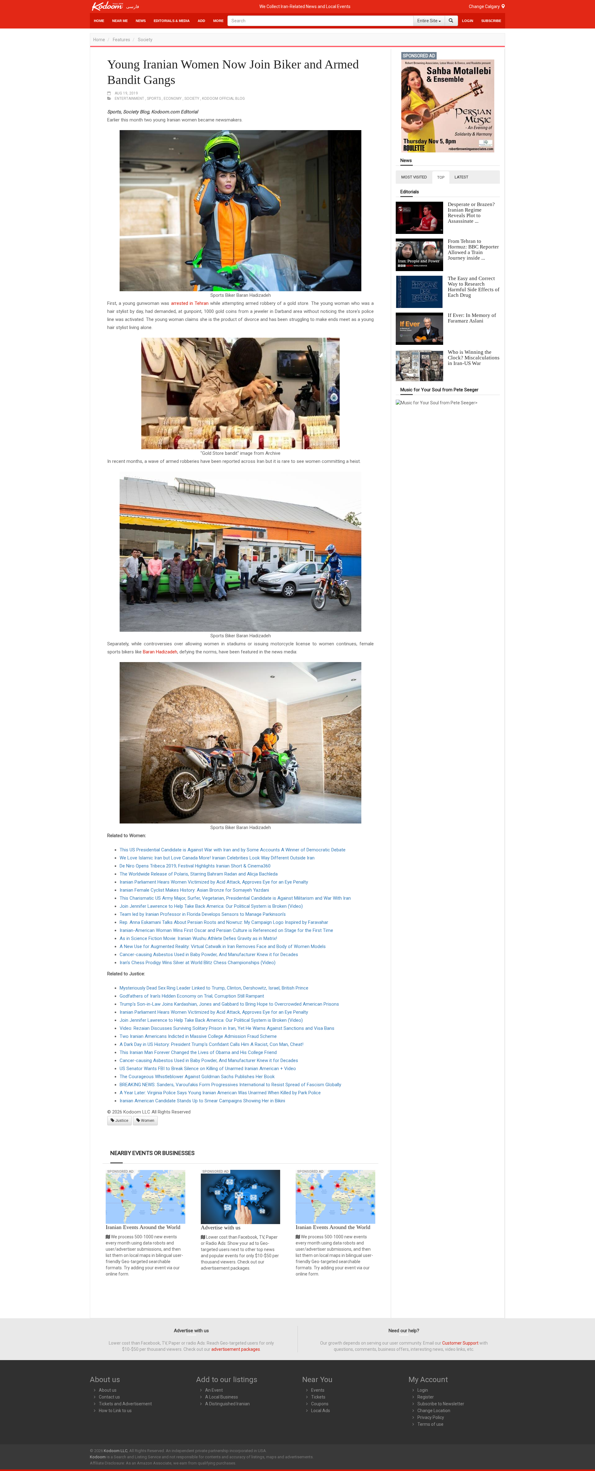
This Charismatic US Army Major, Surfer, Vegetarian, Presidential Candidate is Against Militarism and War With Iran (235, 898)
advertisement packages (235, 1349)
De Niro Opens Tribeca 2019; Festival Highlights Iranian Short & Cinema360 (195, 866)
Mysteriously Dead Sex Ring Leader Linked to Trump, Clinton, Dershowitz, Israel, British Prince (214, 988)
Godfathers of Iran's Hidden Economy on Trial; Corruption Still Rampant (192, 996)
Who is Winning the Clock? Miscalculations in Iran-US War (474, 357)
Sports (154, 98)
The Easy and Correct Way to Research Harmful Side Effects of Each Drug (474, 286)
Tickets (318, 1396)
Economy (173, 98)
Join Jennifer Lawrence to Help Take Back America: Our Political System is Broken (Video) (211, 906)
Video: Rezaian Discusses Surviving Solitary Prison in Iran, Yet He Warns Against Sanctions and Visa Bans (227, 1028)
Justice (121, 1120)
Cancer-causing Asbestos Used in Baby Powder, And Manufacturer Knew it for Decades (209, 954)
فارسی (132, 6)
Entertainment (129, 98)
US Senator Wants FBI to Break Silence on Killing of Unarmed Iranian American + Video (208, 1068)
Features (121, 39)
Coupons (319, 1403)
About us (108, 1390)
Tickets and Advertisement (125, 1403)
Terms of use (430, 1424)
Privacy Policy (430, 1417)
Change (485, 6)
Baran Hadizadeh (160, 652)
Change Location (433, 1410)
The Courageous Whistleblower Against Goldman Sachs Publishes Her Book (197, 1076)
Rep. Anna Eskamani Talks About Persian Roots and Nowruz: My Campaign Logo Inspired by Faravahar (224, 922)
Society (145, 39)
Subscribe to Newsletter (440, 1403)
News (141, 21)
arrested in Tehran (190, 303)
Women (147, 1120)
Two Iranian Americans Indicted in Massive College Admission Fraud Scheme (198, 1036)
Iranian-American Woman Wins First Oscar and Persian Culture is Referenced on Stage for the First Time (226, 930)
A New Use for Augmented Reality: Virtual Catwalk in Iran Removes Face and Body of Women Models (223, 946)
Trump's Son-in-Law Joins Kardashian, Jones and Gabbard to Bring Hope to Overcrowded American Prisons (229, 1004)
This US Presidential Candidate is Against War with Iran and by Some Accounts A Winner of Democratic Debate (233, 850)
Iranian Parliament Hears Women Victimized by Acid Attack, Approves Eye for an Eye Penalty (214, 882)
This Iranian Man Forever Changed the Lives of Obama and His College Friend (198, 1052)
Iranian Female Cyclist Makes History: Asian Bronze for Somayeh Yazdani (194, 890)
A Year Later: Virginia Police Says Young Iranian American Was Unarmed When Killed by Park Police (220, 1093)
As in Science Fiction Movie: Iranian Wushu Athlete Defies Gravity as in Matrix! (198, 938)
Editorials (409, 192)
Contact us (109, 1396)
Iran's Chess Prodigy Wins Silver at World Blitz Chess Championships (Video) (197, 962)
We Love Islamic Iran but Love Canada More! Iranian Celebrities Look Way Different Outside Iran (217, 858)
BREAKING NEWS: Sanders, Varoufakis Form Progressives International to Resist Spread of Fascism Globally (230, 1084)
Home (99, 21)
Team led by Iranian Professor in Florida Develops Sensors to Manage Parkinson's (203, 914)
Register (425, 1396)
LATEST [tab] (461, 177)
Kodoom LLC (115, 1450)
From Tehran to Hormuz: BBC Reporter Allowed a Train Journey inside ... (473, 249)
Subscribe (491, 21)
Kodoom (98, 1457)
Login (467, 21)
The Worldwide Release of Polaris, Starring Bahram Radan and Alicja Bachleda (199, 874)
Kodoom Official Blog (223, 98)
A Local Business (221, 1396)
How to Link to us (115, 1410)
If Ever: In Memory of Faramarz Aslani (472, 318)
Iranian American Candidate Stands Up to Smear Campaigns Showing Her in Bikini (202, 1101)
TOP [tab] (440, 177)
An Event (214, 1390)
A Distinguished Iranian (227, 1403)
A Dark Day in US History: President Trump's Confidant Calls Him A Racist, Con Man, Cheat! (211, 1044)
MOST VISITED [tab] (414, 177)
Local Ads (320, 1410)
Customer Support (460, 1343)
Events (317, 1390)
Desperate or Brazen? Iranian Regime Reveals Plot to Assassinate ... (471, 212)
